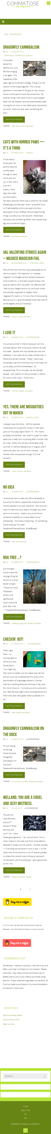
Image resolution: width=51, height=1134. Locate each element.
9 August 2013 (17, 52)
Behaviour (9, 55)
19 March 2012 (17, 337)
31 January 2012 (18, 644)
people (18, 712)
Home (25, 1106)
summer (15, 391)
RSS (25, 1118)
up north (22, 126)
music (14, 471)
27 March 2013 (17, 153)
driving (20, 623)
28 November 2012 (19, 263)
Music (36, 417)
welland (28, 877)
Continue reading (14, 119)
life (17, 126)
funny (14, 317)
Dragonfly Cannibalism (21, 47)
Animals (29, 153)
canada (14, 623)
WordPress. (35, 1124)
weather (22, 391)
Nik (7, 52)
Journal (29, 55)
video (21, 317)
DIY (25, 1114)
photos (30, 623)
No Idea (8, 486)
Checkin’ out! (13, 639)
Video (41, 263)
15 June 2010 (16, 808)
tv (17, 317)
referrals (15, 542)
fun (13, 781)
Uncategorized (32, 337)
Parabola (25, 1124)
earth (14, 712)
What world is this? (11, 1019)
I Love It (9, 332)
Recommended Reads (12, 1015)
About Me (25, 1110)
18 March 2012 (17, 417)
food (13, 126)
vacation (32, 781)
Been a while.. (9, 1024)
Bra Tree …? (12, 557)
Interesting (20, 55)
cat (13, 236)
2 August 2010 (17, 739)
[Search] (44, 1076)
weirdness (29, 126)
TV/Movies (34, 263)
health (17, 236)
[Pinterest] (48, 3)
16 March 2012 (17, 492)
